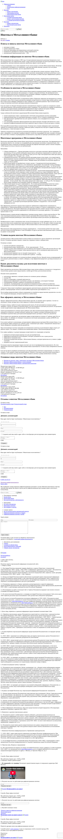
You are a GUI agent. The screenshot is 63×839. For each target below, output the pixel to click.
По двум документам (10, 504)
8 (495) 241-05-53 (5, 479)
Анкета (6, 543)
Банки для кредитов (12, 23)
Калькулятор (7, 497)
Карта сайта (4, 484)
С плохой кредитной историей (15, 20)
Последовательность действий (12, 546)
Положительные (8, 408)
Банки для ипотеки (12, 11)
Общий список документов (11, 547)
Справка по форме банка (11, 545)
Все (5, 407)
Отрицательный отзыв (20, 404)
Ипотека (6, 10)
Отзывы (7, 40)
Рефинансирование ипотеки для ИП (14, 514)
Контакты (6, 26)
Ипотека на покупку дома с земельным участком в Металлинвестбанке (24, 360)
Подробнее (4, 375)
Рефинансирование (9, 4)
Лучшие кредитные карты (14, 17)
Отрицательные (8, 409)
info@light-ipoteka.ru (17, 601)
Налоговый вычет (9, 498)
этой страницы (14, 829)
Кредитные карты (9, 16)
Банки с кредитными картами (15, 19)
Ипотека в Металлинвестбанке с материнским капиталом (20, 363)
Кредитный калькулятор (14, 24)
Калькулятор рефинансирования (16, 7)
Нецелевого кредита (9, 505)
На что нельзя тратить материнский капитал (16, 511)
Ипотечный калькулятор (14, 14)
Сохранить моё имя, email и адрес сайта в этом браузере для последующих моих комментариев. (29, 434)
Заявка (9, 5)
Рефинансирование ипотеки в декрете (14, 513)
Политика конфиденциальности (10, 482)
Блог (8, 8)
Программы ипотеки (13, 13)
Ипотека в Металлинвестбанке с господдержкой (17, 362)
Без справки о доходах (10, 507)
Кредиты (6, 21)
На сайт (3, 40)
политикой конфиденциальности (23, 539)
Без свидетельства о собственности (14, 500)
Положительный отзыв (7, 404)
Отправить (4, 443)
